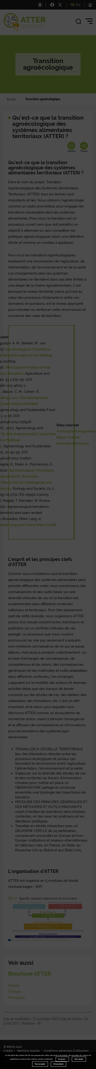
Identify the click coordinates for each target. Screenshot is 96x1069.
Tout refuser (78, 1059)
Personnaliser (58, 1064)
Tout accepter (40, 1064)
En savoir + (62, 1059)
